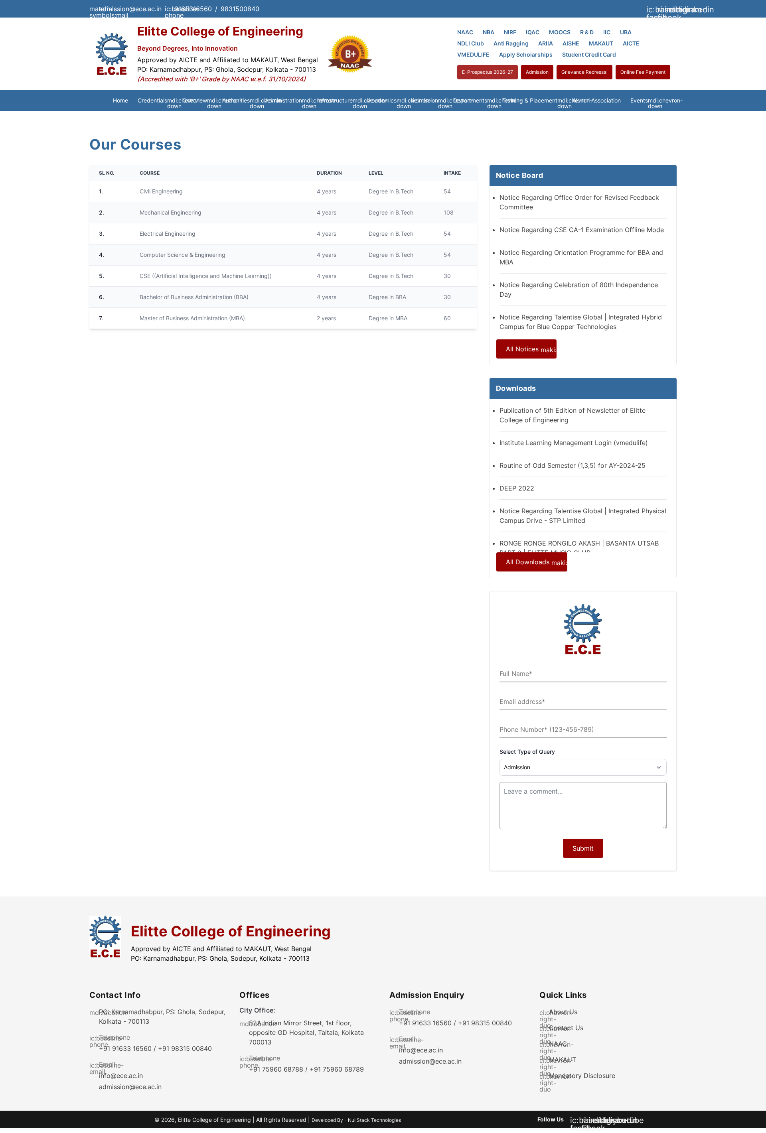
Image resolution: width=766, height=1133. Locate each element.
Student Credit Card (589, 54)
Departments (473, 100)
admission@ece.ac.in (130, 1087)
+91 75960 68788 (276, 1069)
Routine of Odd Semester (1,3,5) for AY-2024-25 (572, 465)
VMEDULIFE (473, 54)
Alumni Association (597, 100)
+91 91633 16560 (125, 1048)
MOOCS (560, 32)
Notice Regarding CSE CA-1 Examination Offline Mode (581, 230)
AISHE (571, 43)
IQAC (532, 32)
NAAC (465, 32)
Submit (583, 848)
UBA (626, 32)
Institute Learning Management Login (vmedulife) (573, 443)
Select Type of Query (527, 751)
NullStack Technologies (374, 1120)
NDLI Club (470, 43)
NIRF (510, 32)
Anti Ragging (511, 43)
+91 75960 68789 (337, 1069)
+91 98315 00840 (185, 1048)
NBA (488, 32)
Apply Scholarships (526, 54)
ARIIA (545, 43)
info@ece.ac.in (121, 1076)
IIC (606, 32)
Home (120, 100)
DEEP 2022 (516, 488)
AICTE (631, 43)
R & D (587, 32)
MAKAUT (601, 43)
